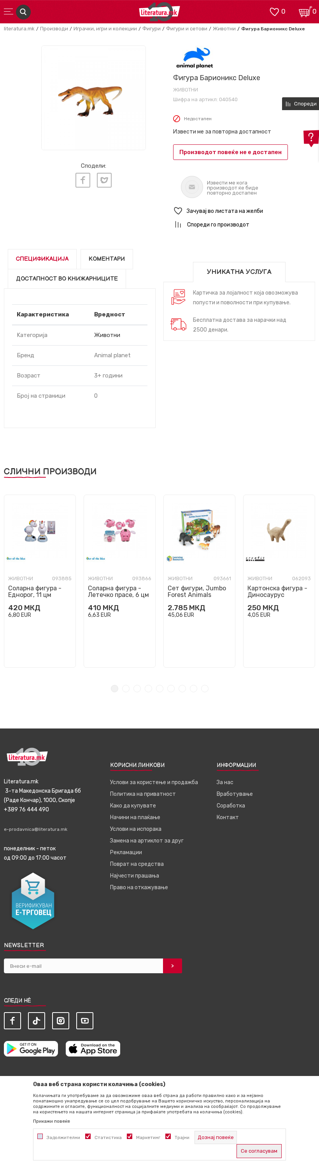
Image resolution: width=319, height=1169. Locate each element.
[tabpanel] (40, 581)
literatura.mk (19, 29)
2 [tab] (126, 688)
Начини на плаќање (135, 817)
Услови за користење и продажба (154, 782)
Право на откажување (139, 887)
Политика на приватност (143, 794)
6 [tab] (171, 688)
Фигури (151, 29)
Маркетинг (148, 1137)
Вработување (235, 794)
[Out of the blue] (16, 558)
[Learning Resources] (175, 558)
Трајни (182, 1137)
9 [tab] (205, 688)
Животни (224, 29)
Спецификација (42, 259)
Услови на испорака (135, 829)
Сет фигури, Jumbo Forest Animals (197, 591)
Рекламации (126, 852)
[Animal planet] (194, 57)
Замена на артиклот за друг (147, 840)
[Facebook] (82, 180)
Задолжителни (63, 1137)
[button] (244, 211)
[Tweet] (104, 180)
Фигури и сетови (186, 29)
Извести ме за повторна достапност (222, 131)
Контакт (228, 817)
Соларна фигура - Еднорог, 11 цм (34, 591)
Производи (54, 29)
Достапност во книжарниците (67, 279)
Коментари (107, 259)
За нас (225, 782)
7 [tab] (182, 688)
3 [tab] (137, 688)
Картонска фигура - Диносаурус (277, 591)
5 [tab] (159, 688)
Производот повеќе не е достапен (230, 152)
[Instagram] (60, 1021)
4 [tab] (148, 688)
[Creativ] (255, 558)
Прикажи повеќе (51, 1121)
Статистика (108, 1137)
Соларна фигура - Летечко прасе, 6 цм (118, 591)
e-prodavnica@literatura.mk (35, 829)
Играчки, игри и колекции (105, 29)
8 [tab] (193, 688)
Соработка (231, 805)
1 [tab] (114, 688)
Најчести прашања (134, 875)
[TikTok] (36, 1021)
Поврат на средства (137, 864)
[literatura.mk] (159, 14)
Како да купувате (133, 805)
